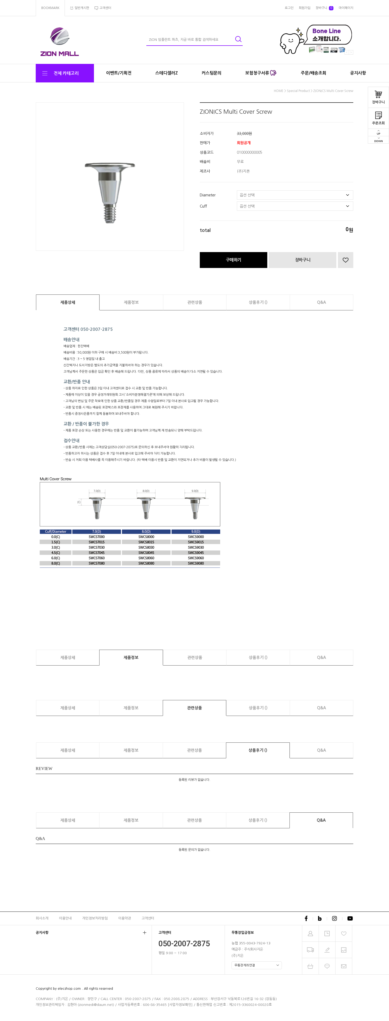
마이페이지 (346, 8)
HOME (278, 91)
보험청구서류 (257, 73)
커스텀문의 (211, 73)
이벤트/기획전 (119, 73)
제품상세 (67, 302)
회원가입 (304, 8)
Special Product (298, 91)
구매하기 (233, 260)
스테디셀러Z (166, 73)
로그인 (289, 8)
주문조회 (378, 123)
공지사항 (358, 73)
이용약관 (124, 918)
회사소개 (42, 918)
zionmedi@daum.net (96, 1004)
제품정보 (131, 302)
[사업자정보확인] (180, 1004)
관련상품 (194, 302)
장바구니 (378, 102)
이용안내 (65, 918)
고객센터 (148, 918)
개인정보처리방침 (95, 918)
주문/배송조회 (313, 73)
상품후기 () (258, 302)
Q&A (321, 302)
